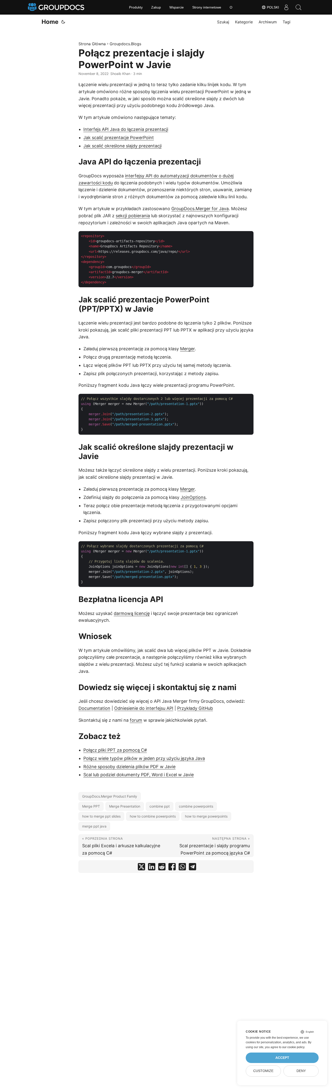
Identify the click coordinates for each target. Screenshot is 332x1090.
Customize (263, 1071)
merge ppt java (94, 826)
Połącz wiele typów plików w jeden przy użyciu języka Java (144, 758)
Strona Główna (92, 43)
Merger (187, 348)
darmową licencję (132, 613)
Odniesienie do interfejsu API (143, 708)
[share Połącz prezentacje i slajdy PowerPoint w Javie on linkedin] (151, 868)
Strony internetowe (206, 7)
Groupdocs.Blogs (125, 43)
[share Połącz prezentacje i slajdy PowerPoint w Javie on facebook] (172, 868)
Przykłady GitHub (195, 708)
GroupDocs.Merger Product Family (109, 796)
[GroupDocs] (56, 7)
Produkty (136, 7)
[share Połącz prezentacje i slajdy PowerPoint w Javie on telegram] (192, 868)
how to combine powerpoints (153, 816)
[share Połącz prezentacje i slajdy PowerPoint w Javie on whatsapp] (182, 868)
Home (50, 21)
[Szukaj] (298, 7)
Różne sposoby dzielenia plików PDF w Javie (129, 766)
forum (136, 720)
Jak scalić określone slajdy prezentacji (122, 145)
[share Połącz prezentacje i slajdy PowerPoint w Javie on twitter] (141, 868)
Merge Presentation (124, 806)
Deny (301, 1071)
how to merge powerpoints (206, 816)
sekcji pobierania (133, 215)
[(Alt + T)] (63, 22)
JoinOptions (193, 497)
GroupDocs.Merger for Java (200, 208)
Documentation (94, 708)
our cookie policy (293, 1047)
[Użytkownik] (286, 7)
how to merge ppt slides (101, 816)
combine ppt (159, 806)
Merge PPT (91, 806)
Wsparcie (176, 7)
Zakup (156, 7)
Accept (282, 1058)
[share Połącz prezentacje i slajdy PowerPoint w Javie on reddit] (162, 868)
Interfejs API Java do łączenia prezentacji (125, 129)
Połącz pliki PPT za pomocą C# (115, 750)
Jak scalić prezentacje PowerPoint (118, 137)
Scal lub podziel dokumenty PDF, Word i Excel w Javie (138, 774)
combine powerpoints (196, 806)
